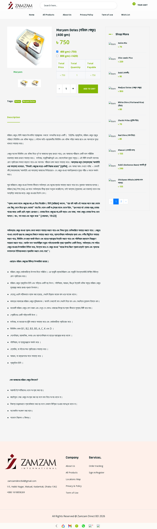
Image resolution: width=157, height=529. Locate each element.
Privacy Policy (86, 14)
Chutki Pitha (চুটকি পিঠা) (128, 120)
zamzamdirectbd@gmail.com (21, 480)
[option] (29, 51)
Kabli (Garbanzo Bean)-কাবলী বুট (132, 165)
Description (13, 117)
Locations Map (73, 479)
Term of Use (72, 492)
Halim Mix (122, 43)
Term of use (107, 14)
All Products (48, 14)
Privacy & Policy (74, 486)
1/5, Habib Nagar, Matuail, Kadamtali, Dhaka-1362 (32, 486)
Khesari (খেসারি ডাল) (126, 150)
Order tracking (96, 465)
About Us (67, 14)
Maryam (17, 72)
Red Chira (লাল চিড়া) (126, 135)
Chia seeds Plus (125, 58)
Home (31, 14)
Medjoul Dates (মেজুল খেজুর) (130, 87)
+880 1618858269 (16, 492)
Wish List (125, 14)
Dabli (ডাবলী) (123, 72)
